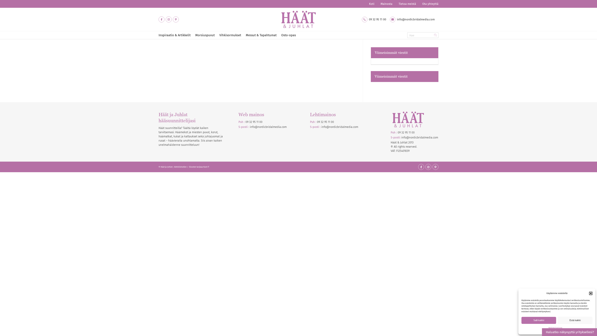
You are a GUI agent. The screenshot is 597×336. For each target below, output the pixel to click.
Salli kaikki (538, 320)
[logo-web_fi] (298, 19)
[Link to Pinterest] (176, 19)
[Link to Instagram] (169, 19)
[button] (590, 293)
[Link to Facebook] (161, 19)
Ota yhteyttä (430, 4)
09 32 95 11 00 (377, 19)
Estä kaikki (575, 320)
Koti (371, 4)
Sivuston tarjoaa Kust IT (199, 167)
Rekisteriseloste (555, 328)
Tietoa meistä (407, 4)
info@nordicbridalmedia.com (416, 19)
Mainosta (386, 4)
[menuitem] (371, 4)
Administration (180, 167)
